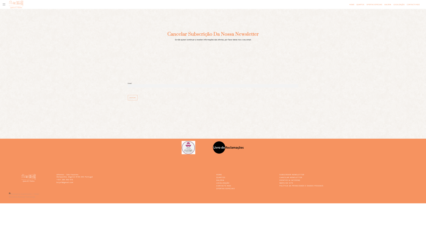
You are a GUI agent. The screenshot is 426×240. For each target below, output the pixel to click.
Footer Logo (28, 178)
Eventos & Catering (289, 180)
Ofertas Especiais (374, 4)
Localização (399, 4)
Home (351, 4)
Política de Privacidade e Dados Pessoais (301, 186)
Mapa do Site (286, 183)
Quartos (360, 4)
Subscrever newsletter (291, 175)
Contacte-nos (413, 4)
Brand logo (16, 4)
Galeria (387, 4)
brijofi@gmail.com (65, 182)
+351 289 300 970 (65, 180)
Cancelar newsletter (290, 177)
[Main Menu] (4, 4)
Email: (130, 83)
